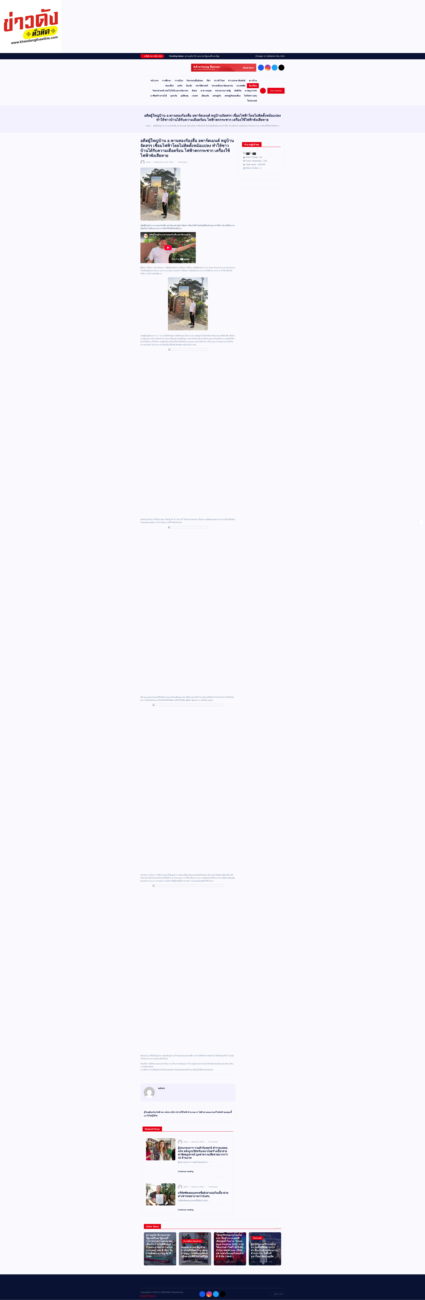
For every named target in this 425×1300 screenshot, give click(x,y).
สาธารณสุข (206, 97)
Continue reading (186, 1178)
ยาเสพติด (241, 92)
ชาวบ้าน (253, 87)
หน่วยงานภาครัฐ (223, 97)
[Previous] (275, 1233)
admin (148, 169)
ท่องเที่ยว (169, 92)
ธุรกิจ (180, 92)
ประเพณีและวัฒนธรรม (222, 92)
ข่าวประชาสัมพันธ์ (236, 87)
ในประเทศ (252, 107)
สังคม (194, 97)
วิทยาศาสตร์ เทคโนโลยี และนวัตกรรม (170, 97)
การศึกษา (166, 87)
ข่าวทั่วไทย (219, 87)
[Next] (279, 1233)
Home (148, 132)
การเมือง (179, 87)
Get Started (276, 97)
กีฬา (209, 87)
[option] (160, 1255)
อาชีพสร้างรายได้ (158, 102)
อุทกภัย (173, 102)
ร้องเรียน (253, 92)
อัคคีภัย (237, 97)
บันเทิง (189, 92)
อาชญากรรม (251, 97)
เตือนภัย (205, 102)
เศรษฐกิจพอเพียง (233, 102)
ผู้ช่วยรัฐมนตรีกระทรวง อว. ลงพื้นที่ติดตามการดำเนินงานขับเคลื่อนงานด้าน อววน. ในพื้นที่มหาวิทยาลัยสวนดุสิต (159, 1257)
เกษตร (195, 102)
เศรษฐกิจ (216, 102)
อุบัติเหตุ (184, 102)
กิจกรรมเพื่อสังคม (195, 87)
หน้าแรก (155, 87)
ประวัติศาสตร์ (202, 92)
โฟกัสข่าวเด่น (250, 102)
